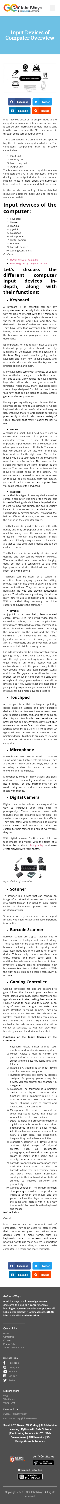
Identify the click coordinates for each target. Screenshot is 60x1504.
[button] (52, 8)
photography (36, 845)
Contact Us (10, 1409)
